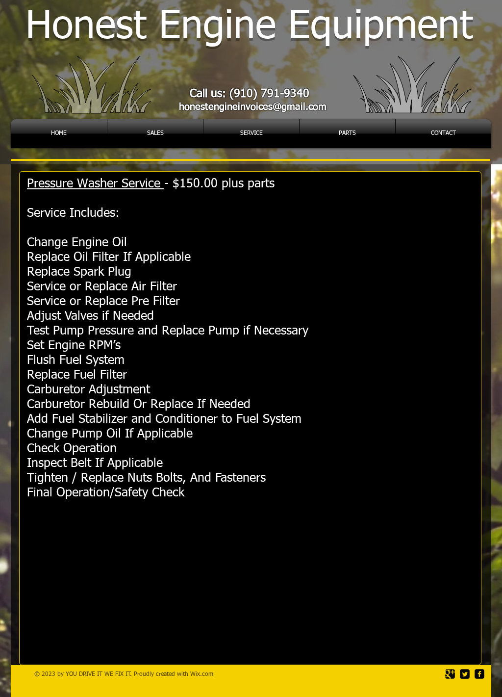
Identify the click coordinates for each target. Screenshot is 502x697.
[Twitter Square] (465, 674)
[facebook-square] (479, 674)
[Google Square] (450, 674)
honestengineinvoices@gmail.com (252, 107)
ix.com (204, 674)
